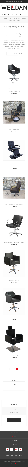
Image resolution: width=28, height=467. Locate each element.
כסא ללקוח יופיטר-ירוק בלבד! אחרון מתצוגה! (14, 242)
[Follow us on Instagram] (16, 449)
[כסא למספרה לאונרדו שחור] (14, 339)
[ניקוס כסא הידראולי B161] (14, 263)
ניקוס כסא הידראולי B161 (14, 280)
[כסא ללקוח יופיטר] (14, 226)
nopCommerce (16, 463)
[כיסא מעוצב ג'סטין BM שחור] (14, 112)
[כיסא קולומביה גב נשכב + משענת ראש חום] (14, 188)
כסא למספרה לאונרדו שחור (14, 356)
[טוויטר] (20, 449)
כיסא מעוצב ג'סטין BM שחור (14, 129)
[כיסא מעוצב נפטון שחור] (14, 150)
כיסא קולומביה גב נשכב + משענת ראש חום (14, 204)
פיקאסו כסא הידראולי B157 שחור (14, 318)
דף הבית (24, 18)
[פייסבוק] (11, 449)
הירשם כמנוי (13, 420)
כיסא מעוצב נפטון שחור (14, 167)
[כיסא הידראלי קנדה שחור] (14, 75)
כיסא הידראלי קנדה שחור (14, 91)
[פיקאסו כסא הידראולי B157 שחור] (14, 301)
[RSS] (7, 449)
